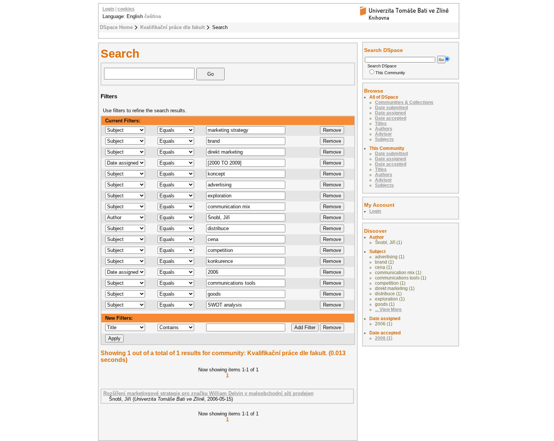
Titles (381, 123)
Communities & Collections (404, 102)
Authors (383, 128)
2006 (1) (383, 338)
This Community (390, 72)
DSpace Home (116, 27)
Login (108, 9)
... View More (388, 309)
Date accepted (390, 118)
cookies (126, 9)
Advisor (383, 134)
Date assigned (390, 113)
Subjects (384, 139)
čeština (152, 16)
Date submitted (391, 107)
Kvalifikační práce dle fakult (172, 27)
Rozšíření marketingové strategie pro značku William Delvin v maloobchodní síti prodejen (208, 393)
